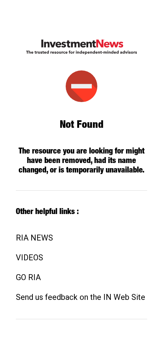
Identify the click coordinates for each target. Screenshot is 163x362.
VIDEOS (29, 257)
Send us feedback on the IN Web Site (80, 297)
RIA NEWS (34, 238)
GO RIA (28, 277)
